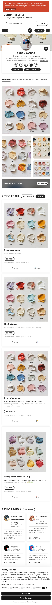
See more (9, 259)
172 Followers (35, 56)
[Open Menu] (48, 30)
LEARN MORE (10, 9)
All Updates (27, 196)
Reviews (36, 79)
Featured (6, 79)
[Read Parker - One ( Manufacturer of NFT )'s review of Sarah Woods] (13, 527)
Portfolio (17, 79)
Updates (27, 79)
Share (16, 268)
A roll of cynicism (12, 398)
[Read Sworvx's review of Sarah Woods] (13, 554)
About (44, 79)
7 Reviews (24, 56)
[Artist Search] (30, 30)
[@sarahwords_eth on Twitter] (26, 65)
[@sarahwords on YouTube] (31, 65)
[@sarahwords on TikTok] (35, 65)
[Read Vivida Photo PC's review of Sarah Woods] (38, 527)
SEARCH (41, 23)
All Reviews (29, 509)
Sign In (39, 31)
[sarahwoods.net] (16, 65)
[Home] (5, 30)
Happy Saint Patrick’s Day (17, 476)
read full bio (44, 61)
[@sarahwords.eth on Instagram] (21, 65)
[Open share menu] (46, 48)
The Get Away (11, 324)
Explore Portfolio (13, 183)
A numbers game (12, 250)
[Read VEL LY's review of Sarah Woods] (38, 554)
